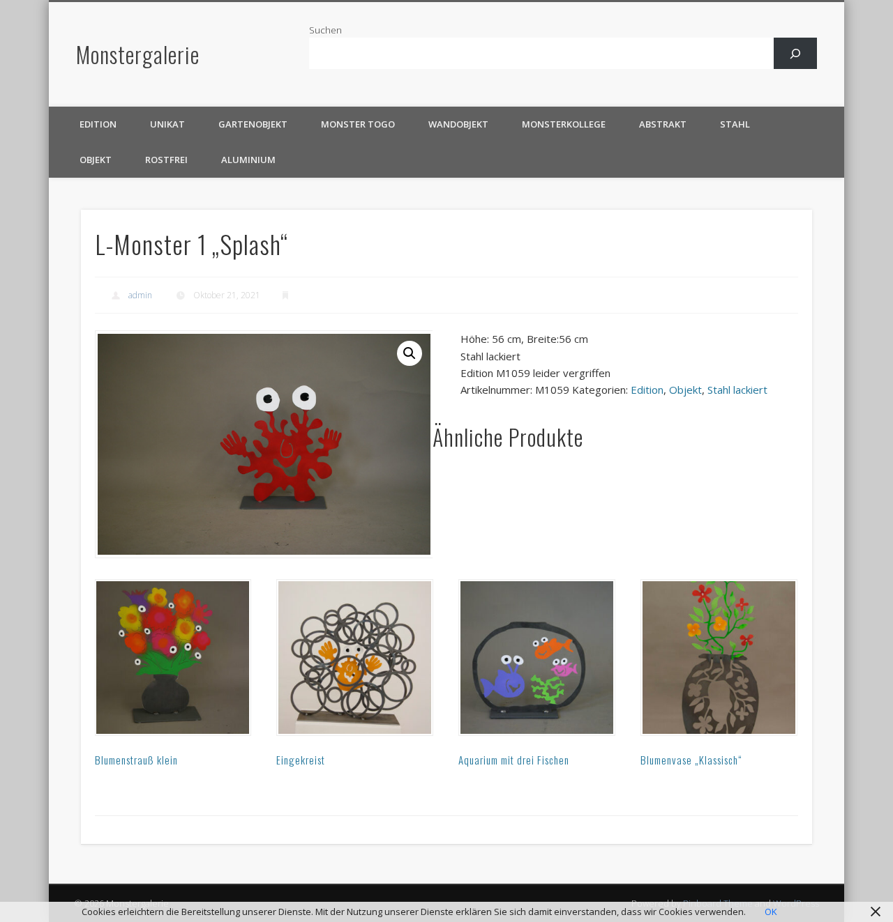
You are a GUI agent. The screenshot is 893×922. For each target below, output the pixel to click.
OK (771, 911)
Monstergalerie (138, 54)
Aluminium (248, 159)
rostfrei (166, 159)
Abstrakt (662, 124)
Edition (98, 124)
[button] (409, 353)
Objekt (96, 159)
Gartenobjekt (252, 124)
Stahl (735, 124)
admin (140, 295)
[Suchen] (796, 53)
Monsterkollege (564, 124)
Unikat (167, 124)
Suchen (325, 30)
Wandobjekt (458, 124)
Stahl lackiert (737, 390)
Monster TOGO (358, 124)
